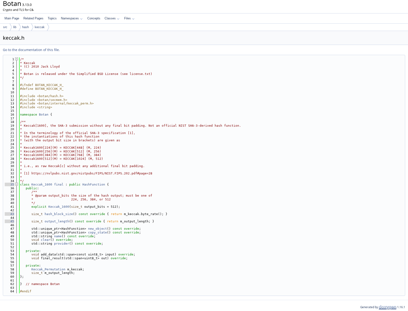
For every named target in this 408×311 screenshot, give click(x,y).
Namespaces (70, 18)
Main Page (11, 18)
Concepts (93, 18)
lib (14, 27)
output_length (57, 221)
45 (9, 221)
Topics (52, 18)
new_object (97, 228)
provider (61, 243)
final (59, 184)
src (5, 27)
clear (45, 240)
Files (127, 18)
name (58, 236)
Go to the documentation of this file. (31, 50)
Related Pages (33, 18)
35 (9, 184)
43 (9, 214)
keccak (40, 27)
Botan (43, 114)
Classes (110, 18)
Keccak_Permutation (48, 269)
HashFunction (93, 184)
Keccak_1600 (41, 184)
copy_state (97, 232)
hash (25, 27)
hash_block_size (59, 214)
